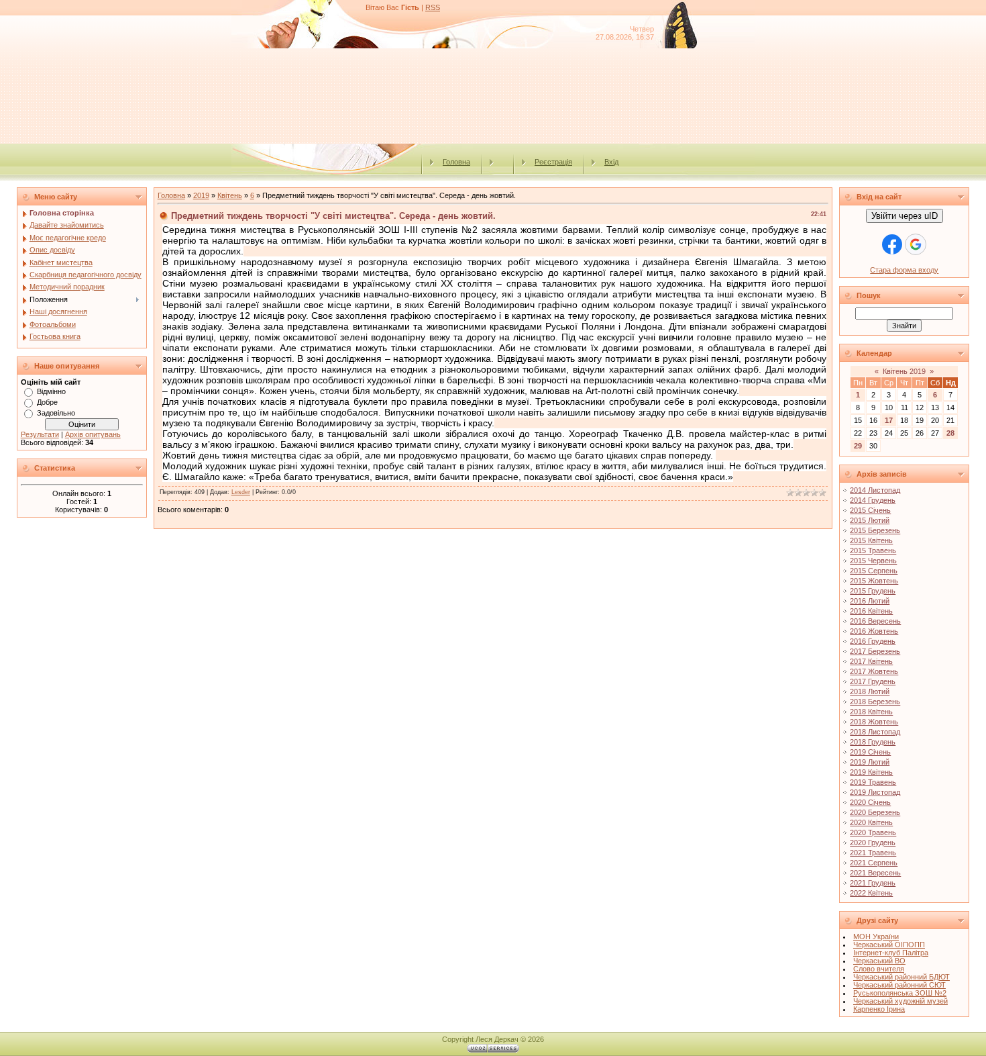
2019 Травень (873, 782)
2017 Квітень (871, 661)
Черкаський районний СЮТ (899, 985)
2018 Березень (875, 702)
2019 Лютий (869, 762)
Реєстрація (553, 162)
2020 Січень (870, 802)
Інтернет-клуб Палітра (890, 953)
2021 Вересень (875, 873)
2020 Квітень (871, 822)
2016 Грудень (872, 641)
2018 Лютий (869, 691)
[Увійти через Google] (915, 244)
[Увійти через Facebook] (892, 244)
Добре (47, 402)
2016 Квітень (871, 611)
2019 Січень (870, 752)
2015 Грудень (872, 591)
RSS (432, 7)
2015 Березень (875, 530)
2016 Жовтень (874, 631)
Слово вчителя (878, 969)
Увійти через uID (904, 216)
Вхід (611, 162)
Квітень (229, 195)
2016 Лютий (869, 601)
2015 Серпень (873, 571)
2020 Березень (875, 812)
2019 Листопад (875, 792)
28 (950, 433)
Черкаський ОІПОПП (889, 945)
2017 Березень (875, 651)
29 (858, 446)
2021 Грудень (872, 883)
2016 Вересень (875, 621)
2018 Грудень (872, 742)
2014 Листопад (875, 490)
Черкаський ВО (879, 961)
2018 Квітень (871, 712)
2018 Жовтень (874, 722)
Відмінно (51, 391)
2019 (201, 195)
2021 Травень (873, 853)
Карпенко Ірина (879, 1009)
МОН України (876, 936)
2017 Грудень (872, 681)
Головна (456, 162)
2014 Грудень (872, 500)
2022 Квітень (871, 893)
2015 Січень (870, 510)
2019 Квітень (871, 772)
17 (889, 420)
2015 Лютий (869, 520)
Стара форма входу (904, 270)
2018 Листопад (875, 732)
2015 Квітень (871, 540)
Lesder (240, 492)
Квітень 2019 (904, 371)
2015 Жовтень (874, 581)
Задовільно (56, 413)
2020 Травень (873, 832)
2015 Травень (873, 550)
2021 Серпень (873, 863)
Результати (40, 434)
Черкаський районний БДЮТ (901, 977)
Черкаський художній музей (900, 1001)
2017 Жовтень (874, 671)
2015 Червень (873, 561)
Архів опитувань (93, 434)
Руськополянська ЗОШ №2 (899, 993)
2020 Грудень (872, 842)
